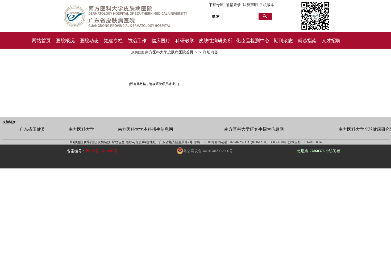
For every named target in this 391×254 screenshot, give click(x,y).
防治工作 (137, 40)
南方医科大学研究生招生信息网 (254, 129)
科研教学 (184, 40)
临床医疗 (160, 40)
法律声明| (251, 5)
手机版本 (266, 5)
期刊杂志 (283, 40)
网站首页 (41, 40)
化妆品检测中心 (252, 40)
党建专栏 (113, 40)
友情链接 (9, 122)
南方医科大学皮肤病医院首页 (169, 52)
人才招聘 (331, 40)
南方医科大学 (81, 129)
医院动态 (89, 40)
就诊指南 (307, 40)
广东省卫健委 (32, 129)
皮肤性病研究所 (215, 40)
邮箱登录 (233, 5)
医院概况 (65, 40)
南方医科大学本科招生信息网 (145, 129)
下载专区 (216, 5)
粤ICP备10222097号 (102, 151)
